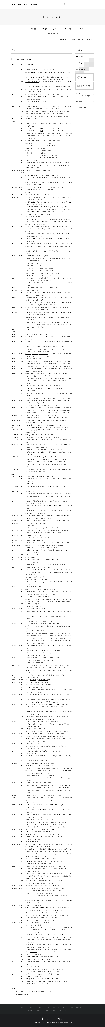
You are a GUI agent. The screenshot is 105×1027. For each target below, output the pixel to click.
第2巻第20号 (35, 368)
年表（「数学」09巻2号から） (21, 994)
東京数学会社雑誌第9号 (32, 101)
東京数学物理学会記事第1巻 (33, 226)
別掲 (42, 131)
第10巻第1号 (33, 739)
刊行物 (54, 29)
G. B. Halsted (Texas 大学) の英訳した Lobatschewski (44, 302)
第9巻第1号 (68, 408)
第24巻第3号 (33, 888)
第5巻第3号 (33, 680)
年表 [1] (61, 731)
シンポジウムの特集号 (46, 704)
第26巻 (56, 582)
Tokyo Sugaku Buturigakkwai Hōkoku (36, 354)
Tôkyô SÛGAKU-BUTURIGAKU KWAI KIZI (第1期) (39, 408)
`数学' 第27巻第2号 (63, 939)
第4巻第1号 (32, 258)
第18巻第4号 (33, 829)
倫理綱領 (39, 1010)
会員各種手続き (81, 101)
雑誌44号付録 (29, 187)
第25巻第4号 (64, 908)
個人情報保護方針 (51, 1010)
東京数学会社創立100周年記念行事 (35, 981)
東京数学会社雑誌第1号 (32, 82)
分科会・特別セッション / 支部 (72, 29)
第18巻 (50, 564)
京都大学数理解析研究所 (47, 785)
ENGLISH (68, 4)
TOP (24, 29)
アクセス (74, 1010)
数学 (35, 623)
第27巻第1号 (33, 952)
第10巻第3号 (33, 746)
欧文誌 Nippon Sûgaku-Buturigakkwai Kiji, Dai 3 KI (40, 457)
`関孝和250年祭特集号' (55, 746)
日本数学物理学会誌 (40, 493)
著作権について (64, 1010)
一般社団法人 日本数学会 (27, 4)
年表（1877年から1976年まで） (22, 991)
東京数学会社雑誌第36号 (32, 175)
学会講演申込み (81, 107)
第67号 (53, 202)
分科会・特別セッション (60, 1007)
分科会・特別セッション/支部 (82, 94)
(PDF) (54, 268)
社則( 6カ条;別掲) (30, 89)
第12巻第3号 (33, 765)
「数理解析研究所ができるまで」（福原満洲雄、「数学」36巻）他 (53, 788)
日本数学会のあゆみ (70, 39)
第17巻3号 (32, 810)
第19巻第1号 (33, 834)
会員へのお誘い (86, 86)
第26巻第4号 (33, 944)
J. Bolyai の (64, 302)
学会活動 (44, 29)
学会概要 (33, 29)
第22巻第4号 (33, 881)
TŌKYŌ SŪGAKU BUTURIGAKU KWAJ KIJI (55, 243)
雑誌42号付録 (29, 182)
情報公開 (30, 1010)
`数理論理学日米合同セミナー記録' (48, 881)
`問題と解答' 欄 (43, 680)
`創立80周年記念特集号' (45, 731)
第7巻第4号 (33, 704)
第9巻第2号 (35, 413)
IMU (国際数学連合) (31, 670)
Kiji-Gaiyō (56, 361)
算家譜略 (34, 322)
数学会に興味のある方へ (55, 33)
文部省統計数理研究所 (31, 567)
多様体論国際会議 (42, 908)
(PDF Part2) (55, 273)
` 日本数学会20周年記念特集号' (47, 829)
